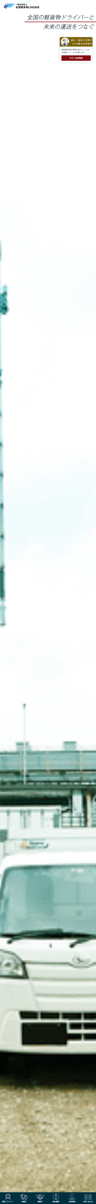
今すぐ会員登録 (76, 58)
